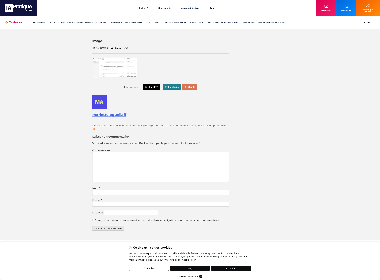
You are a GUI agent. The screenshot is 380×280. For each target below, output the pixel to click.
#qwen (193, 22)
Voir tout (368, 22)
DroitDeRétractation (119, 22)
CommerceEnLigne (84, 22)
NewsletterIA (248, 22)
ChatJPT (53, 22)
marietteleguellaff (109, 115)
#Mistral (167, 22)
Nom (96, 188)
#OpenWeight (137, 22)
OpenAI (157, 22)
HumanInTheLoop (223, 22)
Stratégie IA (164, 8)
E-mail (97, 200)
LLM (148, 22)
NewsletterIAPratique (267, 22)
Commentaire (101, 150)
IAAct (236, 22)
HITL (210, 22)
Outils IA (143, 8)
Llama (202, 22)
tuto (71, 22)
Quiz (211, 8)
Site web (97, 212)
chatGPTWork (39, 22)
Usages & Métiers (190, 8)
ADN (282, 22)
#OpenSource (180, 22)
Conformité (101, 22)
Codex (63, 22)
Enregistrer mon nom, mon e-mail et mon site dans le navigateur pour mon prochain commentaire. (157, 220)
